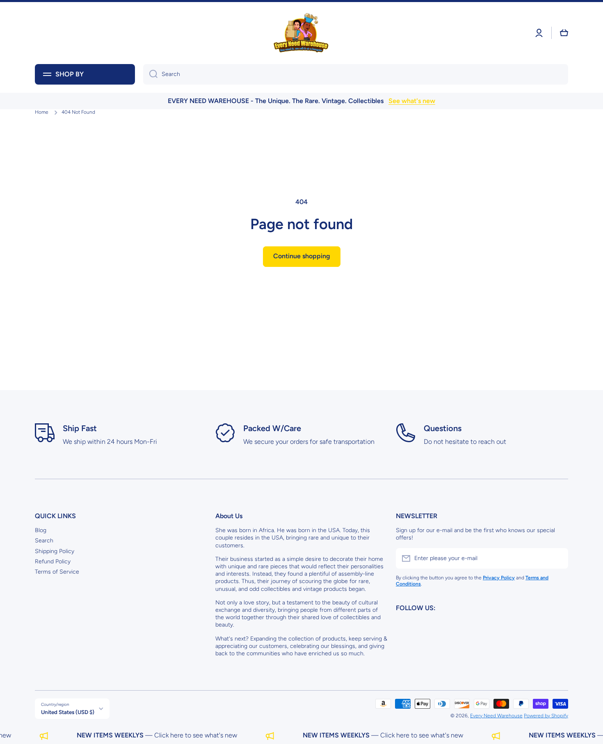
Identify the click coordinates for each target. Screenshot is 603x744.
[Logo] (301, 33)
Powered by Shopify (546, 716)
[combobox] (355, 74)
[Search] (150, 74)
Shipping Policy (54, 551)
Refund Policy (53, 561)
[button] (564, 33)
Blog (40, 530)
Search (44, 540)
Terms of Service (57, 571)
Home (41, 112)
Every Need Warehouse (496, 716)
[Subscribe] (558, 558)
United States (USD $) (67, 712)
